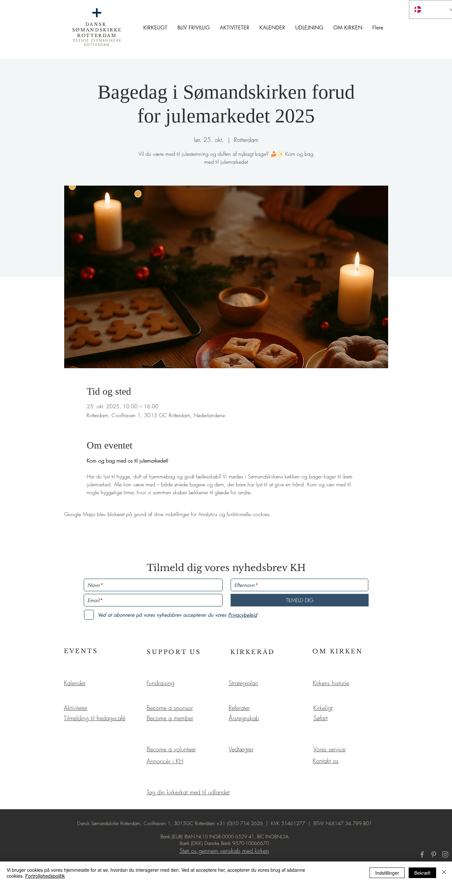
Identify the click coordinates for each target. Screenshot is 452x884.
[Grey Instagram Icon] (445, 854)
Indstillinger (387, 872)
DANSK (97, 24)
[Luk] (444, 873)
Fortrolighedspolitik (45, 875)
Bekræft (422, 872)
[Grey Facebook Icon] (422, 854)
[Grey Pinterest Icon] (433, 854)
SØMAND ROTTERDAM (97, 32)
